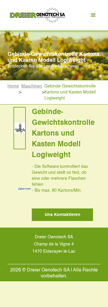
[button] (93, 15)
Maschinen (31, 86)
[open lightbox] (20, 128)
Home (13, 86)
